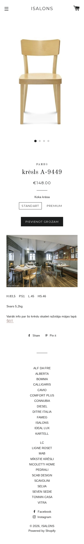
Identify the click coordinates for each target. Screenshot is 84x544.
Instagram (44, 517)
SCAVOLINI (42, 480)
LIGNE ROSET (42, 448)
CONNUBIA (42, 400)
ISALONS (42, 8)
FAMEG (42, 417)
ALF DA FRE (42, 368)
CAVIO (42, 390)
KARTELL (42, 433)
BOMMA (42, 379)
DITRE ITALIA (42, 411)
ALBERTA (42, 373)
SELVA (42, 486)
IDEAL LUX (42, 428)
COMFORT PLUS (42, 395)
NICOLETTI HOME (42, 464)
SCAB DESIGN (42, 475)
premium (54, 205)
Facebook (44, 511)
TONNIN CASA (42, 497)
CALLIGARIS (42, 384)
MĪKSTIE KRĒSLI (42, 459)
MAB (42, 453)
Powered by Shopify (42, 530)
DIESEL (42, 406)
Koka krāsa (42, 197)
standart (30, 205)
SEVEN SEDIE (42, 491)
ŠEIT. (10, 321)
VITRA (42, 502)
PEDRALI (42, 469)
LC (42, 442)
